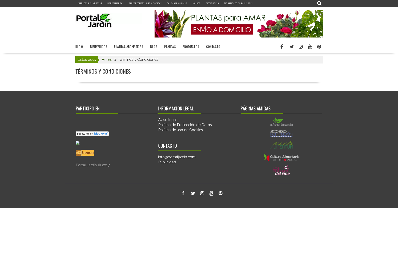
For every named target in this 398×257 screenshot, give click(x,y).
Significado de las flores (238, 3)
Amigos (196, 3)
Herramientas (115, 3)
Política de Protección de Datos (185, 125)
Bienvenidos (98, 46)
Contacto (213, 46)
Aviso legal (167, 120)
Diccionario (212, 3)
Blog (154, 46)
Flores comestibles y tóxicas (145, 3)
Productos (191, 46)
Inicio (79, 46)
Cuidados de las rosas (90, 3)
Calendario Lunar (177, 3)
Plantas (170, 46)
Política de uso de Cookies (180, 130)
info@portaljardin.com (177, 157)
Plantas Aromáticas (128, 46)
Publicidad (167, 162)
